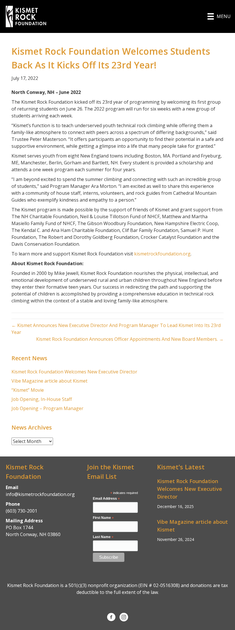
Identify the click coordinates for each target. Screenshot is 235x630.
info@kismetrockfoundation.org (40, 494)
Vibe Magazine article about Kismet (49, 381)
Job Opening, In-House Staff (41, 399)
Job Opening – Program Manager (47, 408)
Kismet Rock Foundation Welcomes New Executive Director (74, 372)
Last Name (103, 537)
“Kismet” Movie (27, 390)
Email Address (106, 499)
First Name (103, 518)
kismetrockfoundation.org (162, 254)
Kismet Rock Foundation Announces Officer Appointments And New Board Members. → (130, 339)
